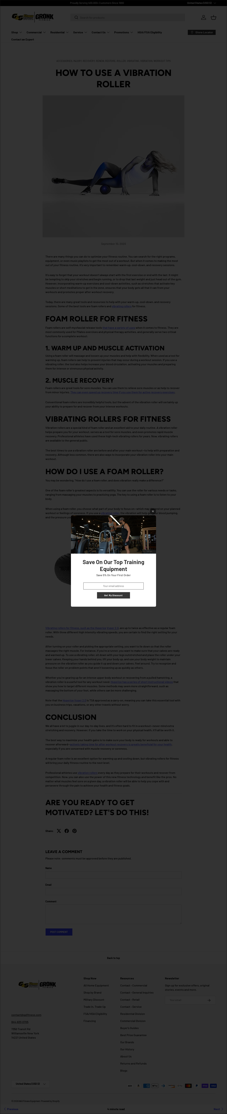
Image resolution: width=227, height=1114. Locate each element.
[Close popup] (153, 511)
